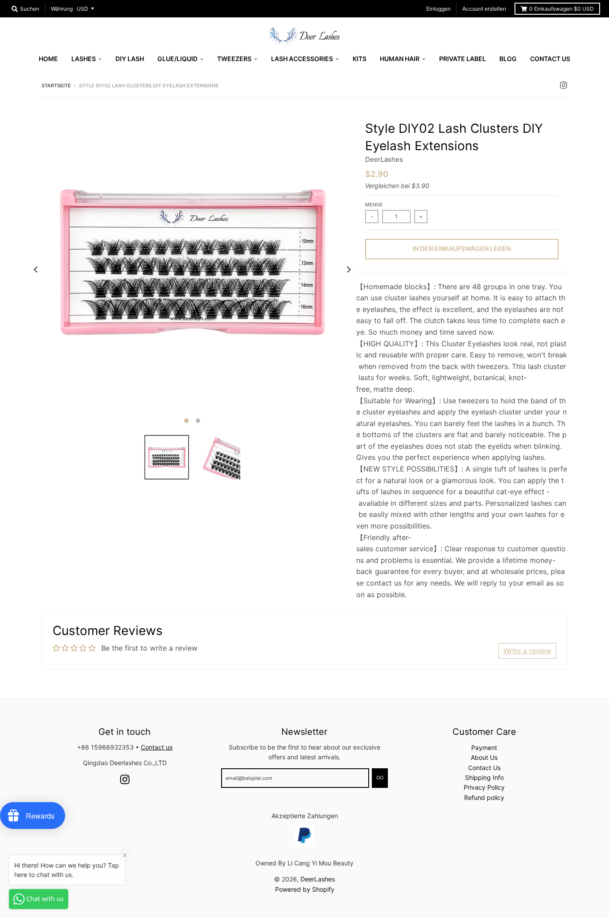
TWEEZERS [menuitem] (234, 58)
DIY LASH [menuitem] (129, 58)
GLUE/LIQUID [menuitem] (177, 58)
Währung (62, 8)
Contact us (157, 747)
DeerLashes (384, 159)
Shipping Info (484, 777)
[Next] (348, 269)
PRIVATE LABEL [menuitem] (462, 58)
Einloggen (438, 8)
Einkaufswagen (561, 8)
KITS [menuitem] (359, 58)
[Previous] (36, 269)
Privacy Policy (484, 787)
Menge (374, 204)
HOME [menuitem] (48, 58)
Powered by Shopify (304, 889)
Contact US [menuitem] (550, 58)
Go (379, 778)
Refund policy (484, 797)
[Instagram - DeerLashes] (564, 85)
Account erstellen (484, 8)
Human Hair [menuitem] (400, 58)
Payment (484, 747)
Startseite (56, 85)
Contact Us (484, 767)
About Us (484, 757)
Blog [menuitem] (508, 58)
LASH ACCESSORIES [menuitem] (302, 58)
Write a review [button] (527, 650)
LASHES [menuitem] (83, 58)
